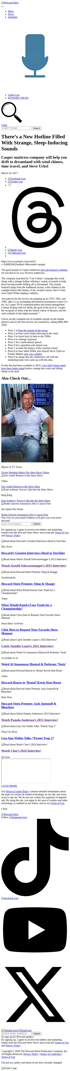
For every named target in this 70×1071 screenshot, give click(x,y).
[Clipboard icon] (17, 253)
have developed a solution (54, 270)
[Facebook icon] (17, 178)
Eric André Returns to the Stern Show (20, 486)
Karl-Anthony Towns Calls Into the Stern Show (25, 500)
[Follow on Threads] (9, 1030)
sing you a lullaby (33, 354)
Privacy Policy (13, 535)
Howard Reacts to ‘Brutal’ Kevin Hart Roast (31, 682)
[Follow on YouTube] (35, 959)
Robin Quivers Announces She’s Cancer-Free (24, 514)
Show (11, 11)
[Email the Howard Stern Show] (25, 1030)
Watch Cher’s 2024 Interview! (21, 750)
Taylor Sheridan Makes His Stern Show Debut (25, 472)
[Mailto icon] (15, 250)
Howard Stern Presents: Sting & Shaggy (28, 583)
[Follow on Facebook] (9, 898)
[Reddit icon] (9, 185)
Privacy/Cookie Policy (17, 791)
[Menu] (2, 6)
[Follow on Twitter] (35, 1027)
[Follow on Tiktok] (35, 895)
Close (4, 125)
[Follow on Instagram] (18, 817)
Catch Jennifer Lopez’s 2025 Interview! (27, 646)
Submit (36, 524)
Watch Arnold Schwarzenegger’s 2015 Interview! (33, 565)
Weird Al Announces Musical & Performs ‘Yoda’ (33, 664)
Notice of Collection (50, 1054)
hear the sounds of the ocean (33, 330)
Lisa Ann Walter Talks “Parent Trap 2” (27, 738)
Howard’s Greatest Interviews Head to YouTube (33, 553)
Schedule (12, 17)
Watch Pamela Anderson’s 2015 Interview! (29, 720)
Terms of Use (62, 532)
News (11, 14)
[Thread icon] (38, 247)
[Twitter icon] (15, 181)
